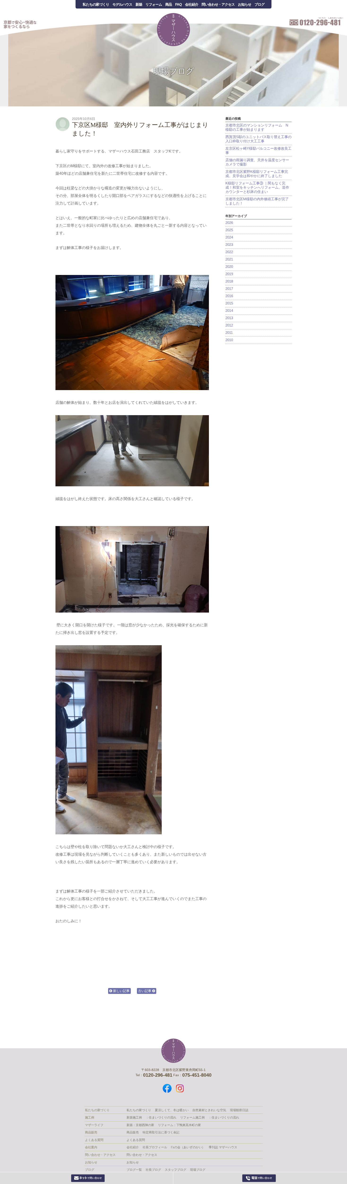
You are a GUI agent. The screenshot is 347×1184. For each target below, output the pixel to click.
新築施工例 (134, 1117)
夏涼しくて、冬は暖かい (172, 1110)
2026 (229, 223)
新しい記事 (121, 991)
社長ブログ (153, 1169)
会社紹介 (191, 4)
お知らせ (244, 4)
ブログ (259, 4)
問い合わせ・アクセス (218, 4)
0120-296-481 (259, 1178)
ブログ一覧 (134, 1169)
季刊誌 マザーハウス (223, 1147)
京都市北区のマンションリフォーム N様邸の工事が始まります (256, 127)
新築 (138, 4)
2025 (229, 230)
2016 (229, 296)
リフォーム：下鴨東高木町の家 (179, 1125)
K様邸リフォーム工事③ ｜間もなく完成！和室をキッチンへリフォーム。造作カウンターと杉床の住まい (257, 187)
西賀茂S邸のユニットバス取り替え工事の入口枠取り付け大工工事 (258, 139)
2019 (229, 274)
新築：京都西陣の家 (140, 1125)
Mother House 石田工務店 (173, 29)
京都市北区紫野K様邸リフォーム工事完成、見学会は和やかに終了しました (256, 174)
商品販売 (133, 1132)
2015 (229, 303)
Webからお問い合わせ (88, 1178)
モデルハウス (122, 4)
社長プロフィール (155, 1147)
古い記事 (145, 991)
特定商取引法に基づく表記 (161, 1132)
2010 (229, 340)
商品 (168, 4)
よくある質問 (136, 1140)
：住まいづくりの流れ (161, 1117)
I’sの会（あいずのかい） (188, 1147)
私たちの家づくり (96, 4)
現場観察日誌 (239, 1110)
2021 (229, 259)
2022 (229, 252)
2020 (229, 267)
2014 (229, 311)
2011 (229, 333)
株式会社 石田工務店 (173, 1051)
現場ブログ (173, 70)
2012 (229, 325)
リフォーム (153, 4)
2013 (229, 318)
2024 (229, 237)
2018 (229, 281)
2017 (229, 289)
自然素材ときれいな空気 (209, 1110)
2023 (229, 245)
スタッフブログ (175, 1169)
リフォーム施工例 (192, 1117)
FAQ (178, 4)
